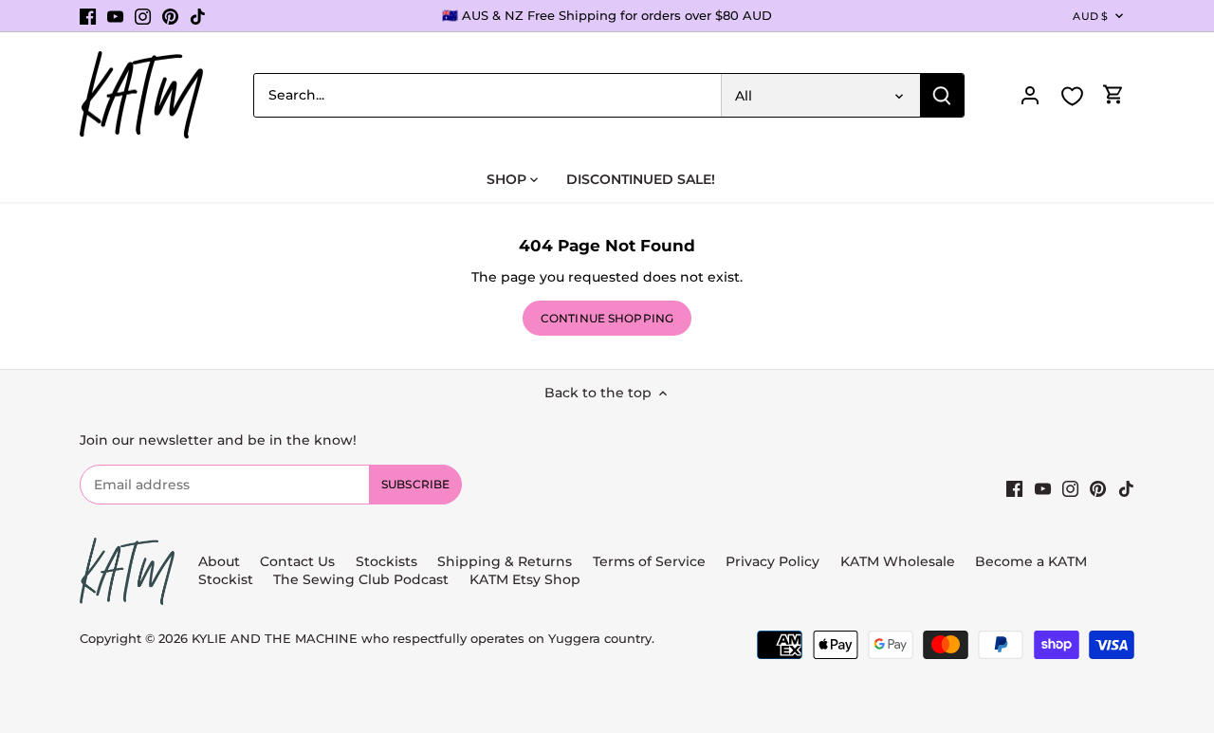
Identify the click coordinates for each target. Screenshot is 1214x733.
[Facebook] (88, 16)
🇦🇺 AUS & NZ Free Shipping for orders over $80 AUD (607, 15)
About (219, 561)
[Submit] (942, 95)
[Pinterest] (170, 16)
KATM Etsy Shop (524, 579)
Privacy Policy (772, 561)
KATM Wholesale (897, 561)
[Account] (1030, 95)
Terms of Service (651, 561)
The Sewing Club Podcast (361, 579)
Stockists (386, 561)
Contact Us (297, 561)
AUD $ (1090, 16)
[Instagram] (143, 16)
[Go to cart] (1113, 95)
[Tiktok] (198, 16)
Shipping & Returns (504, 561)
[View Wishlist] (1072, 96)
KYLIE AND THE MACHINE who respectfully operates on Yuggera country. (423, 639)
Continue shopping (607, 318)
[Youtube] (115, 16)
